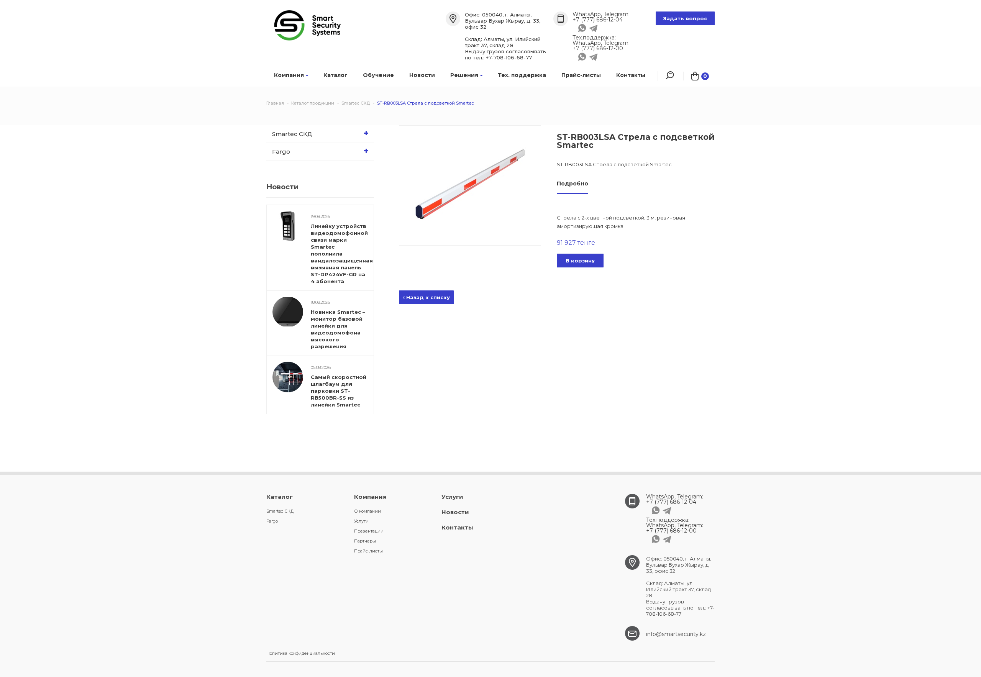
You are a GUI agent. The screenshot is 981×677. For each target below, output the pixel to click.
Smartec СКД (292, 134)
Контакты (630, 75)
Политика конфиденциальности (300, 653)
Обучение (378, 75)
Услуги (361, 521)
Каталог (335, 75)
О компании (367, 511)
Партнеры (365, 541)
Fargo (281, 151)
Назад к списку (427, 297)
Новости (422, 75)
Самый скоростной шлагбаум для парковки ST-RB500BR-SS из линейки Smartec (338, 391)
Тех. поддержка (522, 75)
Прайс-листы (581, 75)
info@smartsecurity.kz (676, 634)
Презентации (369, 531)
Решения (464, 75)
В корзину (580, 260)
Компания (289, 75)
